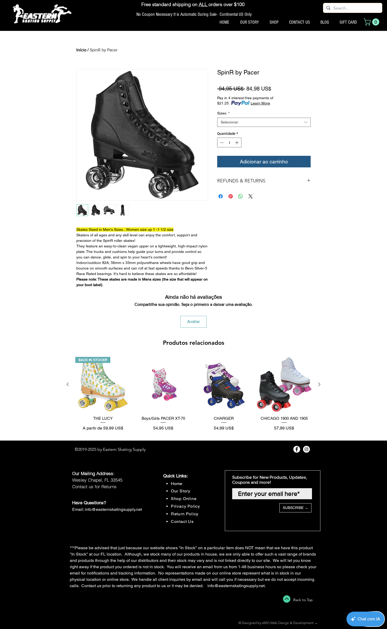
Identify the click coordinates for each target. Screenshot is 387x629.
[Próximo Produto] (319, 384)
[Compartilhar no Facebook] (220, 196)
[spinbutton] (229, 142)
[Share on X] (250, 196)
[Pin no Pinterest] (230, 196)
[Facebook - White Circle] (296, 449)
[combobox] (264, 122)
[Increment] (237, 142)
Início (81, 50)
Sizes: (223, 113)
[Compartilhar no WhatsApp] (240, 196)
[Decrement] (221, 142)
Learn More (260, 103)
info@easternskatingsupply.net (113, 509)
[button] (372, 22)
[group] (193, 396)
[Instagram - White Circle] (306, 449)
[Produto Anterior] (67, 384)
